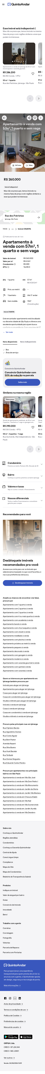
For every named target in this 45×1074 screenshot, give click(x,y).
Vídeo (31, 165)
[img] (19, 53)
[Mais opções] (40, 117)
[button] (22, 464)
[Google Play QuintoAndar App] (11, 1037)
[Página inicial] (19, 4)
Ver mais (9, 332)
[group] (19, 64)
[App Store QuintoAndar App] (25, 1037)
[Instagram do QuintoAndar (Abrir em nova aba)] (10, 998)
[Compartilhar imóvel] (29, 117)
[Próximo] (38, 98)
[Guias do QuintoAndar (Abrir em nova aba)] (14, 998)
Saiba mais (22, 382)
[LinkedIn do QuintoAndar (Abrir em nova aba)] (19, 998)
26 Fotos (18, 165)
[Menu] (3, 4)
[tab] (10, 342)
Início (5, 229)
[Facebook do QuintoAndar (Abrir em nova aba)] (5, 998)
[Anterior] (30, 98)
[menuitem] (7, 229)
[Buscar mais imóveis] (4, 117)
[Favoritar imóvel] (35, 117)
